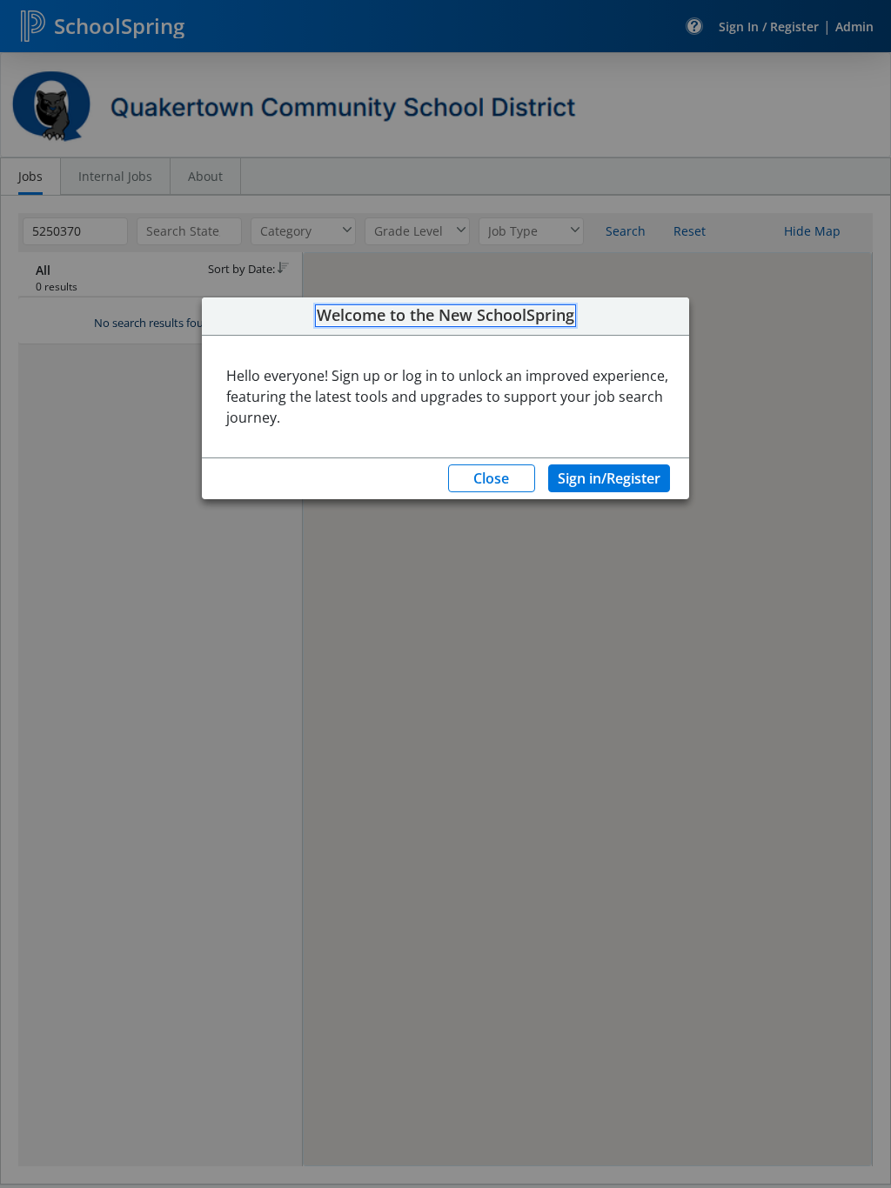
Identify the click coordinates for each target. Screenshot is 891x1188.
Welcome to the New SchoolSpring (445, 315)
